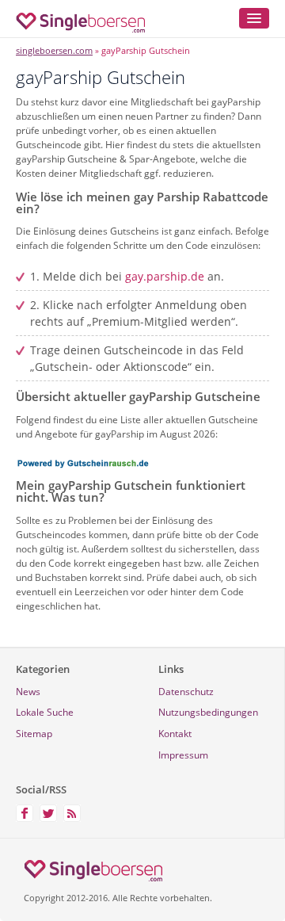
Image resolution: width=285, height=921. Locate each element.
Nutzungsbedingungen (208, 712)
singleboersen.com (54, 50)
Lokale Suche (45, 712)
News (28, 691)
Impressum (183, 755)
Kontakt (175, 733)
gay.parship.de (164, 276)
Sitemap (34, 733)
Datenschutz (186, 691)
